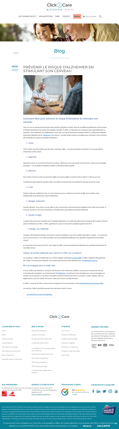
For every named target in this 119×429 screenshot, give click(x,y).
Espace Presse (7, 339)
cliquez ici (87, 426)
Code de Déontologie (69, 339)
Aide (3, 331)
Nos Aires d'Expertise (40, 358)
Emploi (77, 16)
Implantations (46, 16)
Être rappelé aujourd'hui (41, 394)
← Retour (15, 53)
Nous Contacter (8, 355)
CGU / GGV (65, 331)
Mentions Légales (68, 343)
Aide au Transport (38, 335)
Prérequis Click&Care (69, 347)
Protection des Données (70, 351)
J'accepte (103, 426)
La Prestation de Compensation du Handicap (44, 349)
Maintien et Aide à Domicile (42, 354)
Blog (3, 335)
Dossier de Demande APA (42, 339)
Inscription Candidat (10, 347)
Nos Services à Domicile (11, 351)
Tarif (57, 16)
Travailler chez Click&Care (12, 359)
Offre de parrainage (39, 366)
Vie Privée (65, 355)
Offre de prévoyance (39, 362)
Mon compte (91, 16)
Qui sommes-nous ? (28, 16)
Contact (66, 16)
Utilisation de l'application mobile (42, 371)
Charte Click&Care (68, 335)
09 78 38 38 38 (55, 10)
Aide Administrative (39, 331)
